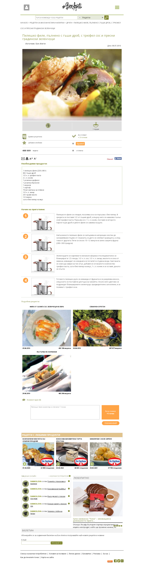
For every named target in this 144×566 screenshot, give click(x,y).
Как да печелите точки (29, 557)
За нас (105, 553)
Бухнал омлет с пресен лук (48, 505)
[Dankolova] (25, 483)
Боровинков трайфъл (57, 489)
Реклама (96, 553)
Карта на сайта (47, 557)
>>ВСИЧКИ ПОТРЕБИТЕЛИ (59, 476)
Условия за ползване (57, 553)
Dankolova (35, 481)
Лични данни (74, 553)
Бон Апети (41, 43)
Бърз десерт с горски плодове (47, 497)
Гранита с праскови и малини (48, 482)
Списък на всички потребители (33, 553)
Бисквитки (86, 553)
